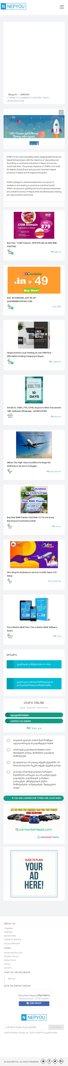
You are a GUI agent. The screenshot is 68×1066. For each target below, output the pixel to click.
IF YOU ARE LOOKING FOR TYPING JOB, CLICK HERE (36, 798)
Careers (8, 932)
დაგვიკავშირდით (12, 943)
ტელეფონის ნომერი (20, 715)
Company (8, 928)
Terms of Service (12, 939)
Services (24, 94)
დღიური (8, 968)
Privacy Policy (11, 956)
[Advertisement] (34, 56)
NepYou (11, 979)
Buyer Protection (13, 953)
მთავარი (12, 94)
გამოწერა (56, 1027)
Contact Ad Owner (21, 721)
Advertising (10, 936)
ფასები (7, 964)
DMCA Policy (10, 960)
